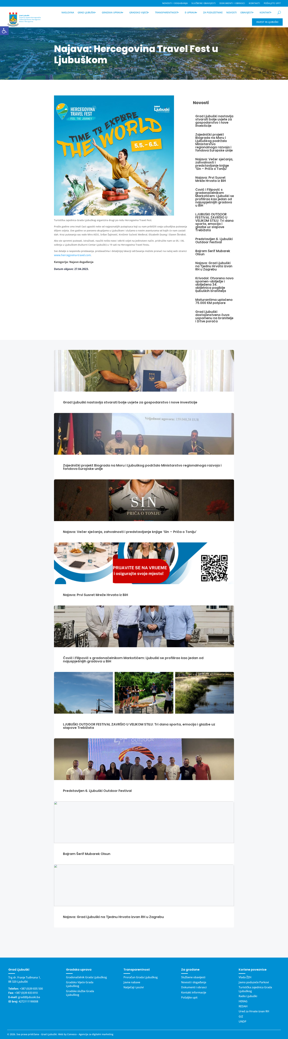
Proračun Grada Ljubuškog (141, 977)
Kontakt (265, 12)
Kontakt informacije (193, 992)
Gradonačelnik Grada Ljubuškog (86, 977)
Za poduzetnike (213, 12)
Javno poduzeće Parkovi (254, 982)
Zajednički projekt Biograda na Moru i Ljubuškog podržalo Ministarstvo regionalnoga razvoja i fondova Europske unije (142, 467)
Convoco (71, 1034)
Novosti (231, 12)
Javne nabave (132, 982)
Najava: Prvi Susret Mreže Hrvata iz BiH (95, 594)
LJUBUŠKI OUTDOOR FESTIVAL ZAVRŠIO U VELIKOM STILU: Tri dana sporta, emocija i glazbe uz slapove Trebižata (139, 726)
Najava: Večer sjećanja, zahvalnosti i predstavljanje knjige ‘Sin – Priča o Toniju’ (130, 531)
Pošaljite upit (272, 3)
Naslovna (68, 12)
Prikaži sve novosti (144, 943)
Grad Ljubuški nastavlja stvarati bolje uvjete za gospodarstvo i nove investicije (130, 402)
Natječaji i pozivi (134, 987)
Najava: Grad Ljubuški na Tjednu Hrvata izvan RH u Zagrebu (113, 917)
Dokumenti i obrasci (232, 3)
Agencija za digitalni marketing (96, 1034)
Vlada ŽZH (245, 977)
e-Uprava (190, 12)
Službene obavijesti (204, 3)
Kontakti (254, 3)
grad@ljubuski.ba (29, 997)
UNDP (242, 1021)
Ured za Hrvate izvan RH (254, 1011)
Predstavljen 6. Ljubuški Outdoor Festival (97, 790)
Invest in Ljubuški (267, 22)
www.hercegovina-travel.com (72, 255)
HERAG (243, 1001)
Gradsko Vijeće (138, 12)
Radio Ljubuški (248, 996)
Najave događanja (81, 262)
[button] (4, 30)
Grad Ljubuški (86, 12)
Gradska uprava (112, 12)
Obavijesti (246, 12)
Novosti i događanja (175, 3)
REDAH (243, 1006)
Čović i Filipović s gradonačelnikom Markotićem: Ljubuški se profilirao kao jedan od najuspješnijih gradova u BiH (133, 660)
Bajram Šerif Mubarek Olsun (86, 853)
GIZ (241, 1016)
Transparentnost (166, 12)
